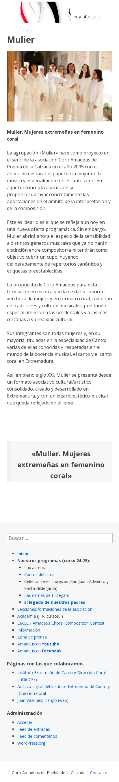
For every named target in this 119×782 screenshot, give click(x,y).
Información (28, 630)
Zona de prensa (32, 637)
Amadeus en (38, 644)
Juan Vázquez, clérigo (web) (42, 700)
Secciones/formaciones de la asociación (54, 609)
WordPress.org (31, 743)
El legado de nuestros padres (54, 602)
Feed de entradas (33, 729)
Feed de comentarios (37, 736)
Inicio (22, 553)
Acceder (24, 722)
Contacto (98, 772)
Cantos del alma (39, 574)
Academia (26, 616)
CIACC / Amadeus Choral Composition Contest (61, 623)
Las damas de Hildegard (46, 595)
